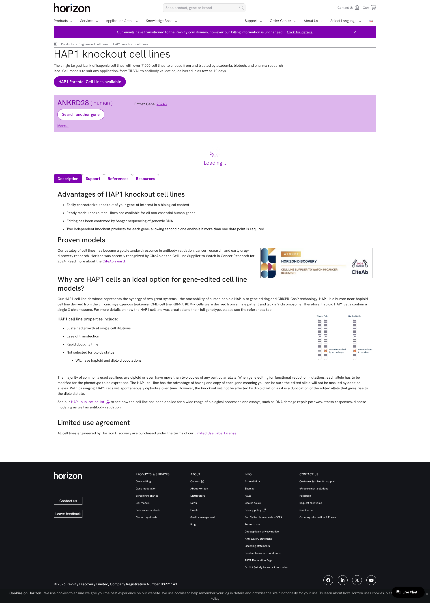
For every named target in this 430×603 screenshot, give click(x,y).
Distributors (197, 496)
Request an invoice (310, 503)
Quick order (306, 510)
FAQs (248, 496)
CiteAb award (114, 261)
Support (251, 20)
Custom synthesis (146, 517)
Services (86, 20)
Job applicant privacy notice (262, 531)
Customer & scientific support (317, 481)
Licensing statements (257, 546)
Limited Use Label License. (216, 433)
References (118, 178)
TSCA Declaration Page (258, 560)
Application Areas (119, 20)
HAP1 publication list (87, 401)
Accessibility (252, 481)
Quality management (202, 517)
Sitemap (249, 488)
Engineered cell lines (94, 44)
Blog (193, 524)
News (193, 503)
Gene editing (143, 481)
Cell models (143, 503)
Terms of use (252, 524)
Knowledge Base (159, 20)
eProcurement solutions (313, 488)
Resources (145, 178)
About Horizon (199, 488)
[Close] (354, 32)
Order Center (280, 20)
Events (194, 510)
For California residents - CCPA (263, 517)
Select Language (343, 20)
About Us (311, 20)
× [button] (427, 594)
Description (68, 178)
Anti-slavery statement (258, 539)
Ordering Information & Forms (317, 517)
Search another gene (81, 114)
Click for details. (300, 32)
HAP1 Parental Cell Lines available (89, 81)
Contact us (68, 500)
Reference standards (148, 510)
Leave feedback (68, 513)
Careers (195, 481)
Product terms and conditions (263, 553)
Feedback (305, 496)
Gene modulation (146, 488)
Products (61, 20)
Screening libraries (147, 496)
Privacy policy (253, 510)
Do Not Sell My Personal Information (266, 567)
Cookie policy (253, 503)
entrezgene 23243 (150, 104)
